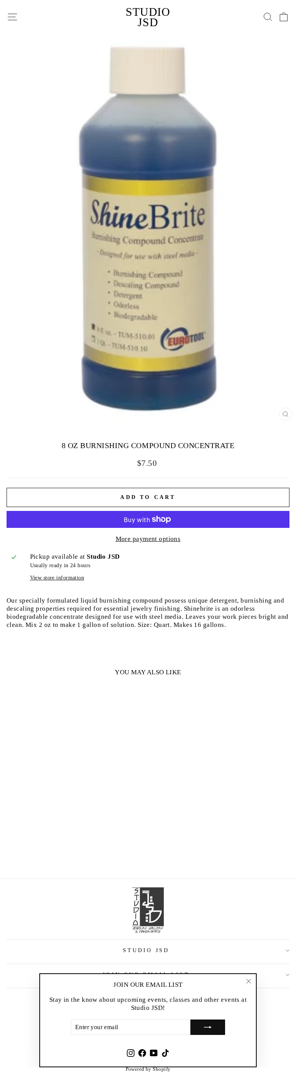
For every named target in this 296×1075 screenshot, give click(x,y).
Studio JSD (148, 17)
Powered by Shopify (148, 1069)
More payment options (148, 539)
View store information (57, 578)
